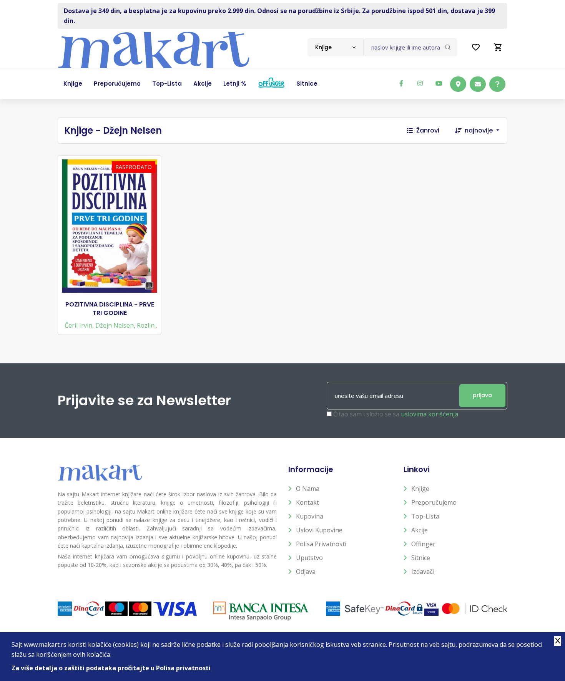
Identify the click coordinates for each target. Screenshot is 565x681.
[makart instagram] (420, 83)
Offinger (423, 544)
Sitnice (420, 558)
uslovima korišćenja (429, 414)
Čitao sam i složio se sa (395, 414)
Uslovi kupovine (319, 530)
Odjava (306, 571)
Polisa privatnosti (321, 544)
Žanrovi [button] (427, 130)
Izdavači (422, 571)
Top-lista (425, 516)
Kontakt (307, 502)
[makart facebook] (401, 83)
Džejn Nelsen (114, 325)
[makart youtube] (439, 83)
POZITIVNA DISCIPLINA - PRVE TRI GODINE (109, 308)
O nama (307, 488)
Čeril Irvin (78, 325)
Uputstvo (309, 558)
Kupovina (309, 516)
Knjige (420, 488)
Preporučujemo (434, 502)
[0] (498, 47)
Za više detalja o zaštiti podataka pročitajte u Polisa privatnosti (111, 668)
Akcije (419, 530)
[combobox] (335, 47)
